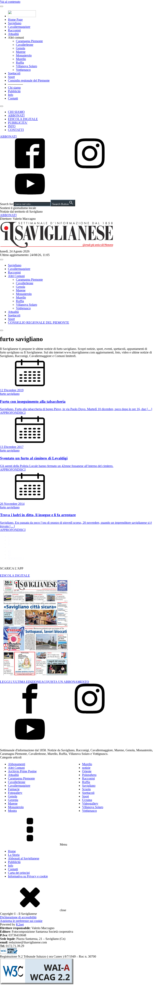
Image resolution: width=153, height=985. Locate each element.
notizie (86, 767)
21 (9, 551)
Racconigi (14, 30)
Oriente (86, 771)
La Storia (14, 855)
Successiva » (16, 558)
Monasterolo (24, 55)
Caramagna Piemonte (29, 41)
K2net (20, 924)
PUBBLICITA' (17, 122)
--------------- (15, 84)
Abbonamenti (16, 764)
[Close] (1, 106)
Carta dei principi (19, 872)
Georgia (13, 800)
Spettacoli (14, 73)
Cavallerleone (24, 44)
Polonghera (89, 775)
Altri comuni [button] (16, 37)
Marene (21, 52)
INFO (12, 126)
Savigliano (14, 23)
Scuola (86, 789)
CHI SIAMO (16, 112)
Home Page (15, 19)
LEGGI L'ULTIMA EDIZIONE (20, 681)
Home (12, 851)
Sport (11, 77)
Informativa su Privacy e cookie (28, 876)
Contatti (13, 98)
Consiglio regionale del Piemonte (29, 80)
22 (9, 554)
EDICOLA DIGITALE (23, 119)
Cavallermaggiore (19, 26)
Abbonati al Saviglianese (23, 858)
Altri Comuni (16, 276)
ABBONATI (16, 115)
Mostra (12, 810)
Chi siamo (14, 87)
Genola (20, 48)
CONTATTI (16, 129)
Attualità (13, 34)
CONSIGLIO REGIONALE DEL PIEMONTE (38, 322)
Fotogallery (15, 792)
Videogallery (90, 803)
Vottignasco (23, 69)
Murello (21, 59)
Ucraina (87, 800)
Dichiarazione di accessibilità (18, 917)
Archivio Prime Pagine (22, 771)
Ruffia (20, 62)
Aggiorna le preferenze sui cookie (21, 921)
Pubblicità (14, 91)
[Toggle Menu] (1, 6)
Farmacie (14, 789)
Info (10, 94)
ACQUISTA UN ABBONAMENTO (65, 681)
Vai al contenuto (10, 1)
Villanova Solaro (26, 66)
